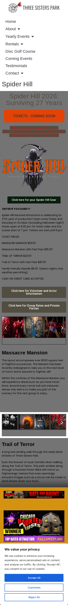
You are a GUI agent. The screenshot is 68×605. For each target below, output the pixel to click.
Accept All (34, 577)
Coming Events (18, 58)
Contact (12, 73)
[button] (34, 116)
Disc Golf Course (20, 51)
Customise (34, 587)
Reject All (34, 597)
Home (10, 21)
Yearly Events (17, 36)
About (10, 29)
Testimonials (16, 66)
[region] (34, 574)
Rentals (12, 44)
